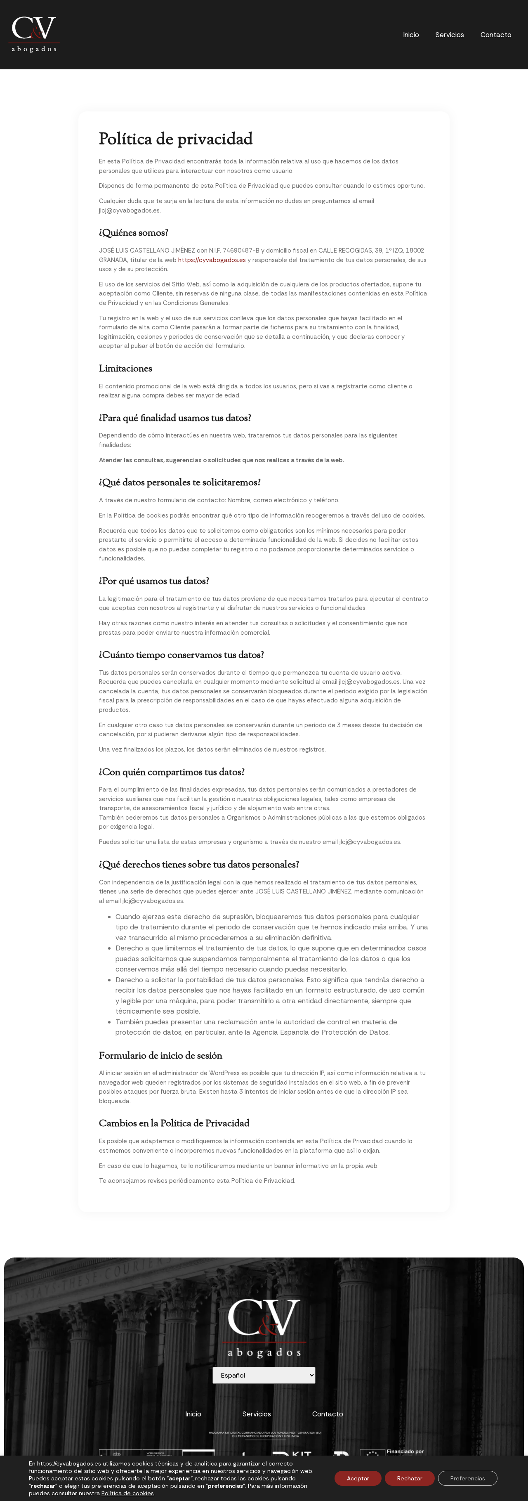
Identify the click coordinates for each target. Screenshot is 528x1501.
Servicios (450, 34)
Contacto (496, 34)
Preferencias (467, 1478)
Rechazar (409, 1478)
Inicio (411, 34)
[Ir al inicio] (34, 35)
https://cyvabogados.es (212, 260)
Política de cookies (127, 1493)
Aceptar (358, 1478)
